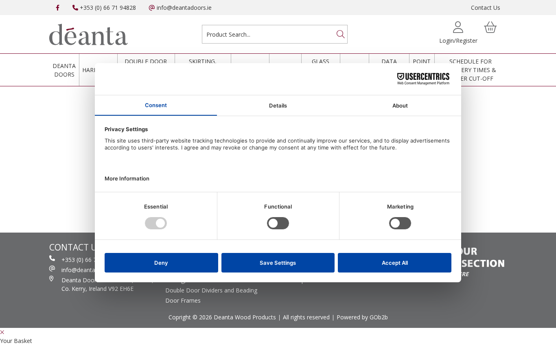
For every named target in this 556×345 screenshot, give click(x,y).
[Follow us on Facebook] (57, 7)
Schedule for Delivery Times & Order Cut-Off (470, 69)
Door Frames (183, 300)
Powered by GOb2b (362, 317)
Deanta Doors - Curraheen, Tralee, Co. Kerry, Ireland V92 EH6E (107, 284)
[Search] (340, 34)
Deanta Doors (64, 70)
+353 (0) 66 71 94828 (107, 7)
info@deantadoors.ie (183, 7)
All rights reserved (306, 317)
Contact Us (485, 7)
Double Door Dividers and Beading (211, 290)
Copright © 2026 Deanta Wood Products (222, 317)
